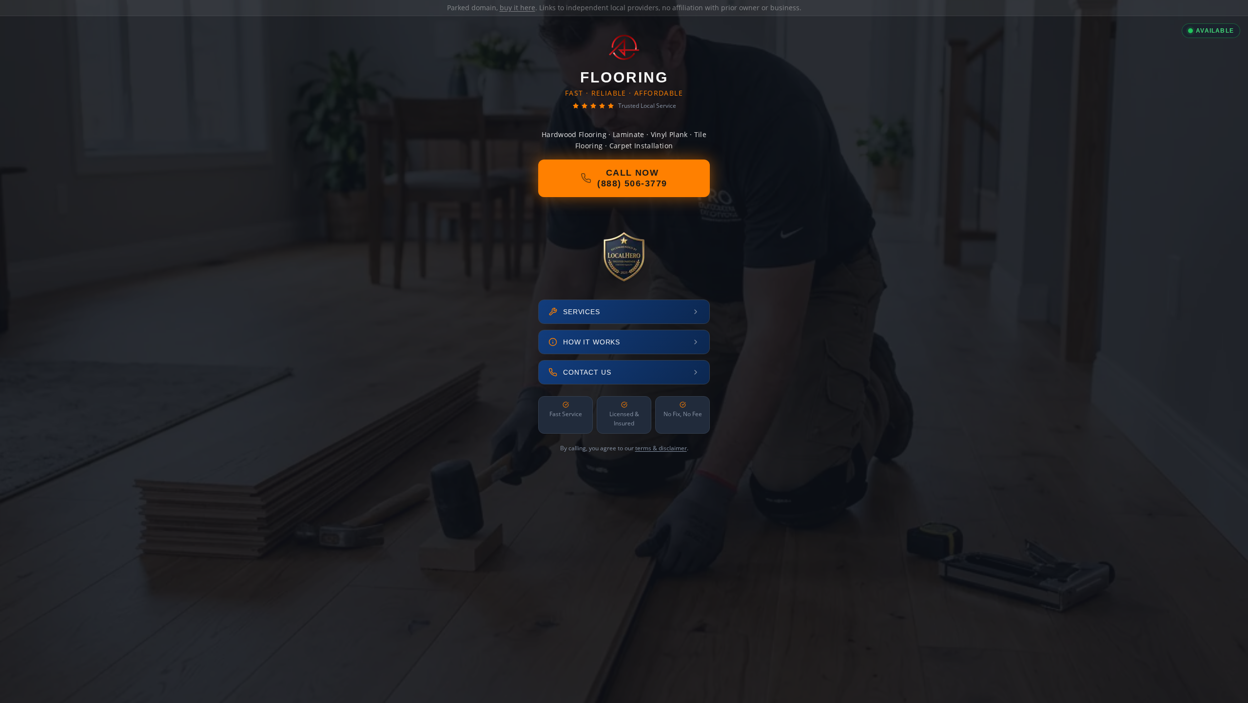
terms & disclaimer (661, 448)
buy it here (517, 7)
